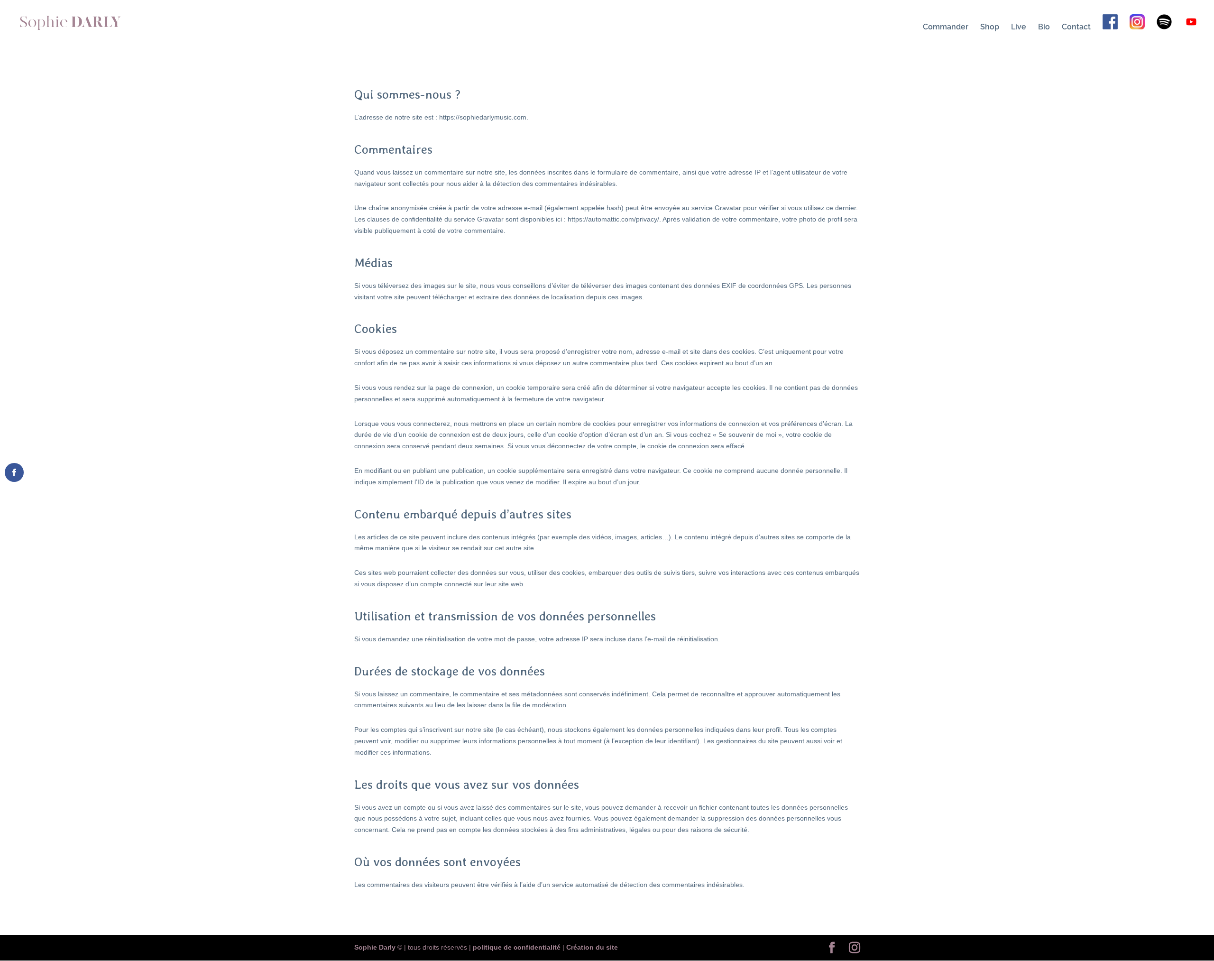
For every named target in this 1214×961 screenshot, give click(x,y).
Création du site (592, 947)
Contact (1076, 27)
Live (1018, 27)
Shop (989, 27)
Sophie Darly (374, 947)
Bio (1044, 27)
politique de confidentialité (517, 947)
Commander (945, 27)
